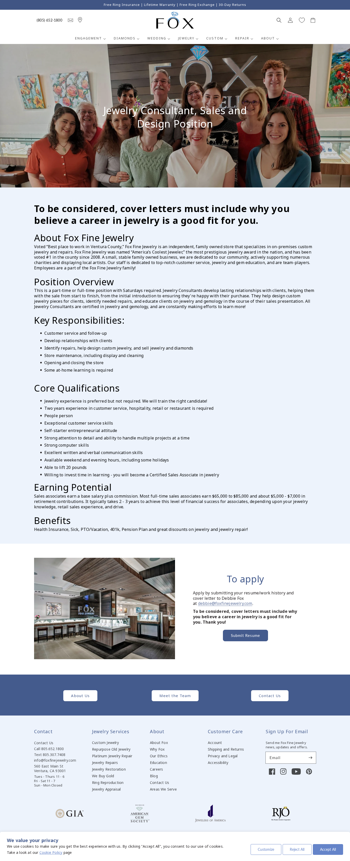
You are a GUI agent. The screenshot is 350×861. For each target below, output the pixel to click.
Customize (266, 849)
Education (158, 762)
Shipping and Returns (226, 749)
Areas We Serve (163, 789)
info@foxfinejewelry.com (55, 760)
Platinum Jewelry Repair (112, 755)
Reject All (297, 849)
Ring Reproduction (107, 782)
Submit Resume (245, 635)
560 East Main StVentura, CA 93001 (50, 768)
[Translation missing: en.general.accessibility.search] (70, 20)
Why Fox (157, 749)
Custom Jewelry (105, 742)
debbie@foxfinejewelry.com (225, 603)
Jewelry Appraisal (106, 789)
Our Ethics (159, 755)
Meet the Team (175, 695)
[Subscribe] (310, 757)
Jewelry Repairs (105, 762)
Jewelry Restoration (109, 769)
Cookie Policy (51, 852)
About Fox (159, 742)
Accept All (328, 849)
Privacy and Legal (223, 755)
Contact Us (270, 695)
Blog (154, 775)
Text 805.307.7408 (49, 754)
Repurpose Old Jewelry (111, 749)
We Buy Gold (103, 775)
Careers (156, 769)
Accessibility (218, 762)
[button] (279, 20)
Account (215, 742)
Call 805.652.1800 (49, 748)
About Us (80, 695)
